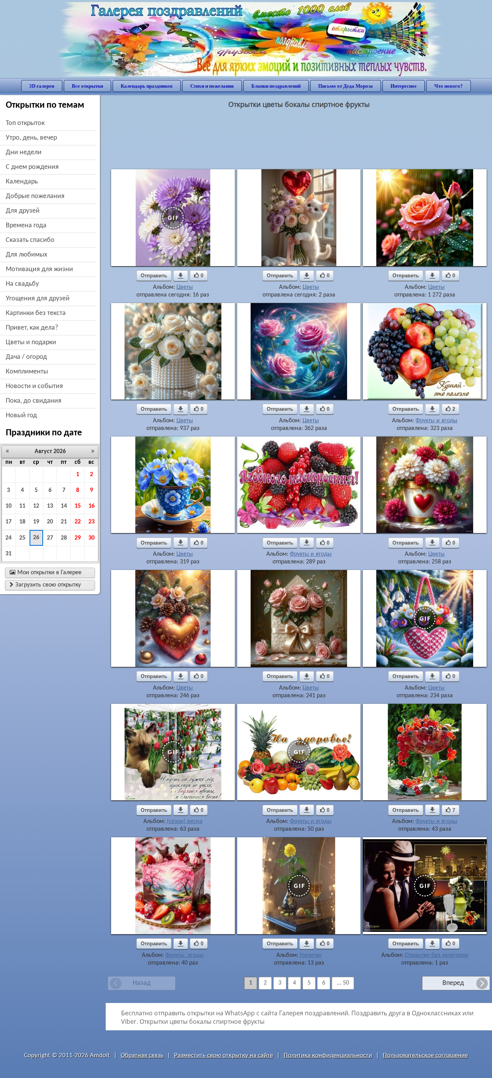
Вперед (453, 983)
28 (64, 538)
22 (78, 522)
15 (78, 506)
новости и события (34, 386)
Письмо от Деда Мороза (345, 86)
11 (22, 506)
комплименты (27, 371)
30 (91, 538)
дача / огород (26, 357)
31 (8, 554)
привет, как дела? (32, 328)
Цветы (184, 287)
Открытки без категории (437, 955)
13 (50, 506)
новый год (21, 415)
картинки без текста (36, 313)
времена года (26, 225)
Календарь (22, 181)
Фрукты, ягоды (184, 955)
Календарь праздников (147, 86)
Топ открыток (25, 123)
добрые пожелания (35, 196)
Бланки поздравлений (276, 86)
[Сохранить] (180, 275)
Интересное (404, 86)
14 (64, 506)
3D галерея (41, 86)
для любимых (26, 254)
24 (8, 538)
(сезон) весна (185, 821)
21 (64, 522)
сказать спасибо (30, 240)
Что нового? (448, 86)
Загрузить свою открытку (45, 585)
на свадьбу (22, 284)
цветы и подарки (31, 342)
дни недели (24, 152)
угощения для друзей (38, 298)
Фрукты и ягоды (436, 421)
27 (50, 538)
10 (8, 506)
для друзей (23, 211)
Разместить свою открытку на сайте (223, 1055)
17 (8, 522)
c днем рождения (32, 167)
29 (78, 538)
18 (22, 522)
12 (36, 506)
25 (22, 538)
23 (91, 522)
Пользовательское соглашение (425, 1055)
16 (91, 506)
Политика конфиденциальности (328, 1055)
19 (36, 522)
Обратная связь (142, 1055)
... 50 (343, 983)
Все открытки (87, 86)
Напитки (311, 955)
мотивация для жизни (39, 269)
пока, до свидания (34, 401)
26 (36, 538)
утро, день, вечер (31, 138)
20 (50, 522)
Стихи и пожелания (212, 86)
